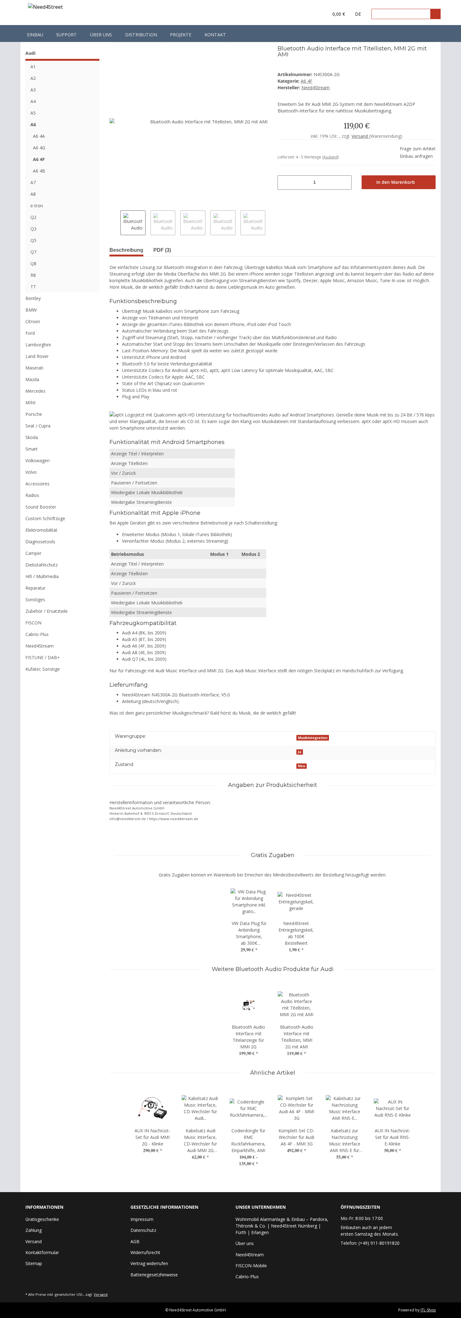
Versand (360, 136)
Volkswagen (37, 460)
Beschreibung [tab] (126, 250)
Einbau (35, 35)
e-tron (36, 206)
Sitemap (33, 1263)
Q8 (33, 263)
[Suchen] (435, 14)
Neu (301, 766)
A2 (33, 78)
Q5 (33, 240)
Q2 (33, 217)
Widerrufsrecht (145, 1252)
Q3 (33, 229)
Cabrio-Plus (37, 634)
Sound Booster (40, 507)
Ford (30, 333)
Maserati (34, 368)
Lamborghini (38, 345)
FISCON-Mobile (251, 1266)
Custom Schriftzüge (45, 518)
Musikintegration (312, 738)
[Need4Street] (45, 8)
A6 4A (39, 136)
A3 (33, 90)
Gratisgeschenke (42, 1219)
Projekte (180, 35)
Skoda (31, 437)
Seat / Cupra (37, 426)
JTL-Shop (428, 1310)
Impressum (141, 1219)
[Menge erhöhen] (347, 182)
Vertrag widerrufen (149, 1263)
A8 (33, 194)
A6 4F (306, 81)
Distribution (141, 35)
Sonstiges (35, 599)
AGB (135, 1241)
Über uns (101, 35)
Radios (32, 495)
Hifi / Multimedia (42, 576)
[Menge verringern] (281, 182)
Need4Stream (39, 646)
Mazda (32, 379)
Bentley (33, 298)
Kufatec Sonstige (42, 669)
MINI (30, 403)
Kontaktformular (42, 1252)
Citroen (32, 321)
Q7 (33, 252)
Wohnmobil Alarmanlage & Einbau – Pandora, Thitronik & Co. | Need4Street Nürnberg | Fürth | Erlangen (282, 1225)
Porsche (33, 414)
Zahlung (33, 1230)
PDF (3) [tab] (162, 250)
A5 (33, 113)
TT (33, 287)
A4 (33, 101)
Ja (299, 752)
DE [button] (358, 14)
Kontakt (215, 35)
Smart (31, 449)
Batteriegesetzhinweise (154, 1275)
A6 (33, 124)
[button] (311, 14)
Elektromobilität (41, 530)
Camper (33, 553)
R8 (33, 275)
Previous (114, 222)
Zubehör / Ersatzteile (46, 611)
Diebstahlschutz (41, 565)
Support (66, 35)
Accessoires (37, 484)
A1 (33, 67)
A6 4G (39, 148)
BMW (31, 310)
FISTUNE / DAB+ (42, 657)
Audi (30, 53)
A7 (33, 182)
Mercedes (35, 391)
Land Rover (37, 356)
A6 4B (39, 171)
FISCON (33, 623)
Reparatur (35, 588)
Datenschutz (143, 1230)
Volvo (31, 472)
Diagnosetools (40, 542)
